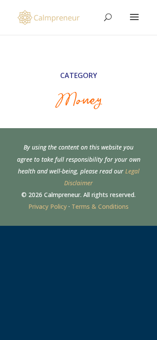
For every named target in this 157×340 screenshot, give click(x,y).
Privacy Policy (47, 206)
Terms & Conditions (100, 206)
